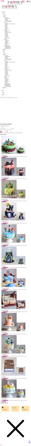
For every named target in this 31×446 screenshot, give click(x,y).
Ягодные (6, 29)
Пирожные (5, 39)
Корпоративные (7, 28)
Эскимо (6, 44)
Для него (6, 27)
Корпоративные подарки (8, 48)
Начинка (1, 128)
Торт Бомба (6, 24)
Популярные (6, 17)
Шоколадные (6, 19)
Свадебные (6, 26)
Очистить (13, 128)
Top (0, 412)
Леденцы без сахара (7, 45)
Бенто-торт (6, 61)
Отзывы (5, 15)
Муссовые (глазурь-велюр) (8, 20)
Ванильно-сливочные (7, 18)
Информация (4, 49)
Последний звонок (7, 38)
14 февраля (6, 35)
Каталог (4, 16)
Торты (4, 22)
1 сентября (6, 31)
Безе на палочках (7, 40)
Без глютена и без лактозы (8, 21)
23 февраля (6, 74)
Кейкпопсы (6, 42)
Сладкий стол (6, 41)
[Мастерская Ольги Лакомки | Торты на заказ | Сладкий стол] (14, 4)
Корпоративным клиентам (7, 84)
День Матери (6, 33)
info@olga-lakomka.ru (24, 409)
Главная (4, 51)
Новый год (6, 34)
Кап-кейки (6, 43)
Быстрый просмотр (3, 157)
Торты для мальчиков (9, 97)
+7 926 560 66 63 (5, 409)
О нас (4, 14)
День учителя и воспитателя (8, 32)
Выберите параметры (5, 156)
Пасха (6, 37)
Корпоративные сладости (8, 47)
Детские (6, 25)
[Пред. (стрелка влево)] (0, 445)
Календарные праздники (7, 30)
